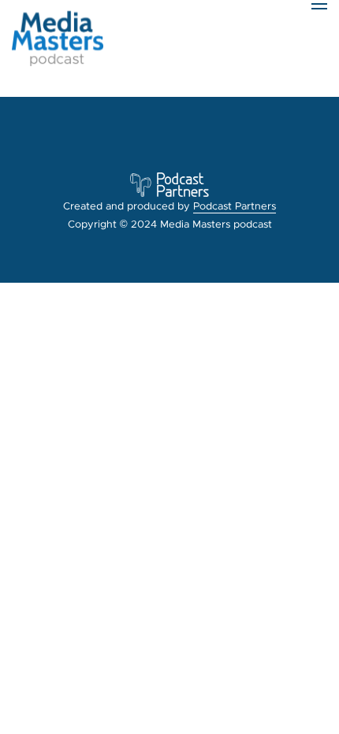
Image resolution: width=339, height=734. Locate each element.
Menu (319, 36)
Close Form (34, 87)
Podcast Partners (234, 206)
